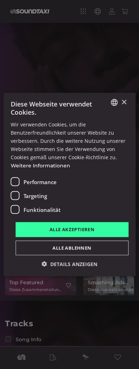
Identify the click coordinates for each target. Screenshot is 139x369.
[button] (69, 263)
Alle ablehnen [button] (71, 247)
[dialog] (69, 184)
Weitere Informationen (40, 165)
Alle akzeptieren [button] (72, 229)
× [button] (124, 102)
